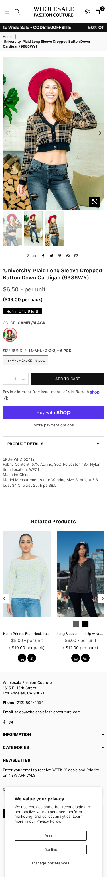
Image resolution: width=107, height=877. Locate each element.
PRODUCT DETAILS (25, 443)
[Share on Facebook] (43, 255)
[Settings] (87, 11)
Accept (51, 835)
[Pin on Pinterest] (60, 255)
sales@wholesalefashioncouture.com (46, 712)
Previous (7, 133)
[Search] (17, 11)
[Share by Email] (76, 255)
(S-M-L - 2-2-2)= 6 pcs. (25, 360)
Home (7, 36)
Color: (24, 322)
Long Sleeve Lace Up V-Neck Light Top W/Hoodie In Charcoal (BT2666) (80, 633)
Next (100, 133)
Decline (50, 849)
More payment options (53, 425)
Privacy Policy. (48, 821)
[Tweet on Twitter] (51, 255)
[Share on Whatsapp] (68, 255)
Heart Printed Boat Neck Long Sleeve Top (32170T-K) (27, 633)
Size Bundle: (37, 350)
